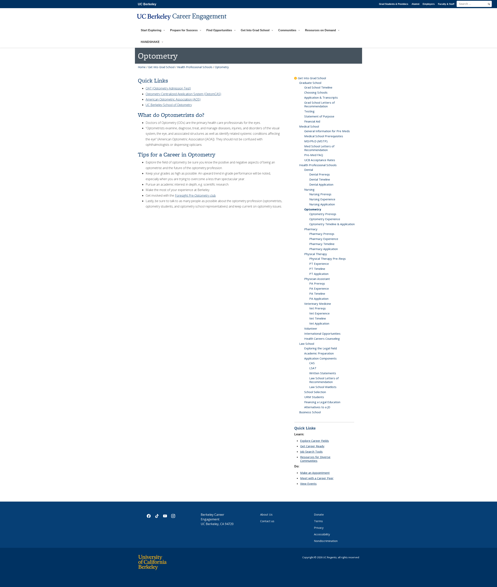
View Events (308, 483)
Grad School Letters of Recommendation (319, 104)
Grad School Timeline (318, 87)
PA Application (318, 298)
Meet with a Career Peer (317, 478)
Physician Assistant (317, 279)
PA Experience (319, 288)
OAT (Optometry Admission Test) (168, 88)
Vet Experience (319, 313)
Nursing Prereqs (320, 194)
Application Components (320, 358)
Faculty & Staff (446, 4)
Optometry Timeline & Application (332, 224)
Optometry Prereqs (322, 214)
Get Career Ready (312, 446)
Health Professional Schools (194, 67)
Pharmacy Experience (323, 239)
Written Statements (322, 373)
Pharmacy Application (323, 249)
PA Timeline (317, 293)
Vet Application (319, 323)
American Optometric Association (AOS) (173, 99)
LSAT (312, 368)
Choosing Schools (316, 92)
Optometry (312, 209)
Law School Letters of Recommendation (324, 380)
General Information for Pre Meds (327, 131)
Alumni (415, 4)
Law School (306, 344)
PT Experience (319, 264)
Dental (308, 170)
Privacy (319, 528)
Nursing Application (322, 204)
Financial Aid (312, 121)
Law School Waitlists (322, 387)
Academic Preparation (319, 353)
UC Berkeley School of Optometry (169, 105)
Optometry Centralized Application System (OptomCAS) (183, 94)
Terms (318, 521)
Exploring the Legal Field (320, 348)
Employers (429, 4)
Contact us (267, 521)
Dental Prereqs (319, 174)
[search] (489, 4)
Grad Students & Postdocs (393, 4)
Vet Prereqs (317, 308)
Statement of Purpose (319, 116)
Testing (309, 111)
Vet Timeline (317, 318)
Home (142, 67)
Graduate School (310, 83)
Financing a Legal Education (322, 402)
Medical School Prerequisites (323, 136)
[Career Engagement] (182, 22)
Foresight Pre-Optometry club (195, 195)
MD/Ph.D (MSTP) (316, 141)
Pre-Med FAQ (313, 155)
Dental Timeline (319, 179)
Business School (310, 412)
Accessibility (322, 534)
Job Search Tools (311, 451)
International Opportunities (322, 333)
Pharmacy (310, 229)
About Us (266, 514)
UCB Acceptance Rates (319, 160)
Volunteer (310, 328)
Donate (319, 514)
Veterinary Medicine (317, 304)
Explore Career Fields (314, 441)
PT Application (318, 274)
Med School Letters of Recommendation (319, 148)
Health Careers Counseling (322, 338)
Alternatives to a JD (317, 407)
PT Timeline (317, 269)
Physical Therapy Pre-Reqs (327, 259)
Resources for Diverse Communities (315, 459)
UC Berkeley (147, 4)
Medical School (309, 126)
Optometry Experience (324, 219)
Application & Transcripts (321, 97)
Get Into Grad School (161, 67)
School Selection (315, 392)
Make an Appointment (315, 473)
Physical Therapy (315, 254)
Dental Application (321, 184)
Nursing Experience (322, 199)
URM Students (314, 397)
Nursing (309, 189)
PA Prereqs (317, 283)
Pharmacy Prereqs (321, 234)
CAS (312, 363)
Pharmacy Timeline (322, 244)
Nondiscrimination (326, 541)
